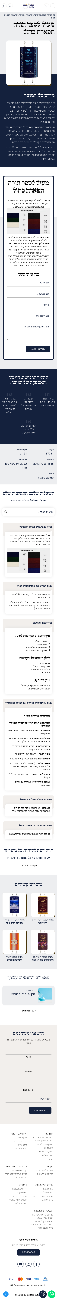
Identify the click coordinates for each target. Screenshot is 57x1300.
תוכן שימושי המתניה (18, 1199)
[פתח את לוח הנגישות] (6, 1294)
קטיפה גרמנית (46, 478)
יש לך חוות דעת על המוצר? (28, 858)
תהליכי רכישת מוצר (43, 1211)
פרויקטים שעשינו (45, 1151)
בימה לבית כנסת (20, 1141)
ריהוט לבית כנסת (18, 1134)
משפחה (28, 1071)
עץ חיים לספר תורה (18, 1170)
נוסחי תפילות (21, 1203)
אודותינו (49, 1134)
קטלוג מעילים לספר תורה (36, 15)
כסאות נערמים (20, 1148)
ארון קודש (22, 1137)
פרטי (28, 1056)
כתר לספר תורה (20, 1177)
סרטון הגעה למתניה (44, 1144)
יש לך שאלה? (28, 500)
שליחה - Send (38, 349)
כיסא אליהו (22, 1145)
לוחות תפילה (47, 1192)
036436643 (28, 1252)
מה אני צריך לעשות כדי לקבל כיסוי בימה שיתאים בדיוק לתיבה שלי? (42, 1224)
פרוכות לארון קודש (44, 1170)
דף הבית (51, 15)
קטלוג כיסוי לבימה (45, 1174)
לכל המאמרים (29, 1010)
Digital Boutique (34, 1295)
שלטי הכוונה (47, 1199)
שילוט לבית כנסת (44, 1185)
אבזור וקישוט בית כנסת (43, 1196)
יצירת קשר (48, 1148)
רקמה (50, 1166)
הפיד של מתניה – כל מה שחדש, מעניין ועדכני (42, 1139)
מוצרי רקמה (22, 1192)
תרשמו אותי (40, 1110)
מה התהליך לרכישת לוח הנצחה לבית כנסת (42, 1216)
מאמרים (23, 1185)
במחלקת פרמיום (42, 782)
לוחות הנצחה (47, 1188)
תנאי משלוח (47, 1155)
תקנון (50, 1159)
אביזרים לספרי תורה (16, 1166)
